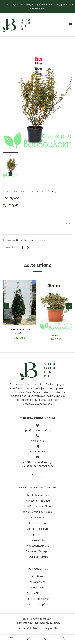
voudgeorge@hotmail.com (37, 466)
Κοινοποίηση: (10, 247)
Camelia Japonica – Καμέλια (19, 331)
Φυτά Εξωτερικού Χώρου (27, 191)
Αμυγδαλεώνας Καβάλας (37, 430)
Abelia (55, 335)
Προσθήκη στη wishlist (68, 224)
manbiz (53, 628)
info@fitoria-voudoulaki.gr (37, 462)
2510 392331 (37, 441)
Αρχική (6, 191)
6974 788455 (37, 451)
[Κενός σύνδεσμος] (11, 639)
